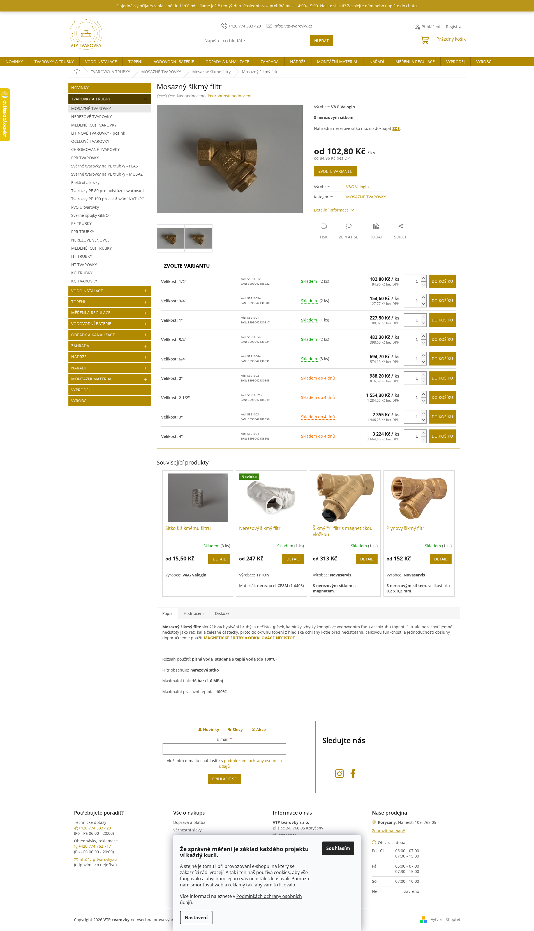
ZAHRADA (80, 345)
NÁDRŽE (79, 356)
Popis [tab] (167, 613)
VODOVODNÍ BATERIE (91, 323)
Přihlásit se (224, 778)
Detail (219, 559)
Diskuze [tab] (222, 613)
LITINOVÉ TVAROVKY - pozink (98, 133)
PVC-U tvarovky (85, 207)
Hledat (321, 40)
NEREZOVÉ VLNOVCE (90, 240)
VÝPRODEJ (80, 389)
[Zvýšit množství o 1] (423, 278)
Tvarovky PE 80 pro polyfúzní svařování (107, 190)
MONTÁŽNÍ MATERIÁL (91, 378)
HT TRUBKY (81, 256)
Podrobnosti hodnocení (229, 95)
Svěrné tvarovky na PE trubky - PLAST (105, 166)
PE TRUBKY (81, 223)
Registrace (456, 26)
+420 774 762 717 (94, 846)
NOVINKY (80, 87)
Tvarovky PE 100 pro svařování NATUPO (108, 198)
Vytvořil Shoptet (445, 919)
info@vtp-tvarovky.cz (97, 859)
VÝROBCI (79, 400)
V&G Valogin (357, 186)
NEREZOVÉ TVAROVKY (91, 116)
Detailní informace (331, 210)
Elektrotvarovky (85, 182)
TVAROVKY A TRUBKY (90, 99)
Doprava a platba (189, 822)
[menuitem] (14, 61)
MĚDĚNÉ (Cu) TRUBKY (91, 248)
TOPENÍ (78, 301)
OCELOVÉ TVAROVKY (90, 141)
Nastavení (196, 917)
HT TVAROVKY (84, 264)
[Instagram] (339, 773)
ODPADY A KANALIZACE (93, 334)
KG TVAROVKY (84, 281)
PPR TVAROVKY (85, 157)
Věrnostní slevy (187, 830)
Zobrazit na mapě (388, 830)
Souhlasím (338, 848)
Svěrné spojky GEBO (90, 215)
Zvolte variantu (335, 171)
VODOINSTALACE (87, 290)
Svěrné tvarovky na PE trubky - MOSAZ (107, 174)
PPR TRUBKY (82, 231)
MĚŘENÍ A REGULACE (90, 312)
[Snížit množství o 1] (423, 284)
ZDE (396, 128)
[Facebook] (352, 773)
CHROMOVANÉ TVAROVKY (95, 149)
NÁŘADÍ (78, 368)
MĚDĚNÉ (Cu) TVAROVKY (94, 125)
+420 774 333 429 (94, 828)
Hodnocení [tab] (194, 613)
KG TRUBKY (82, 272)
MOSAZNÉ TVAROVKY (91, 108)
